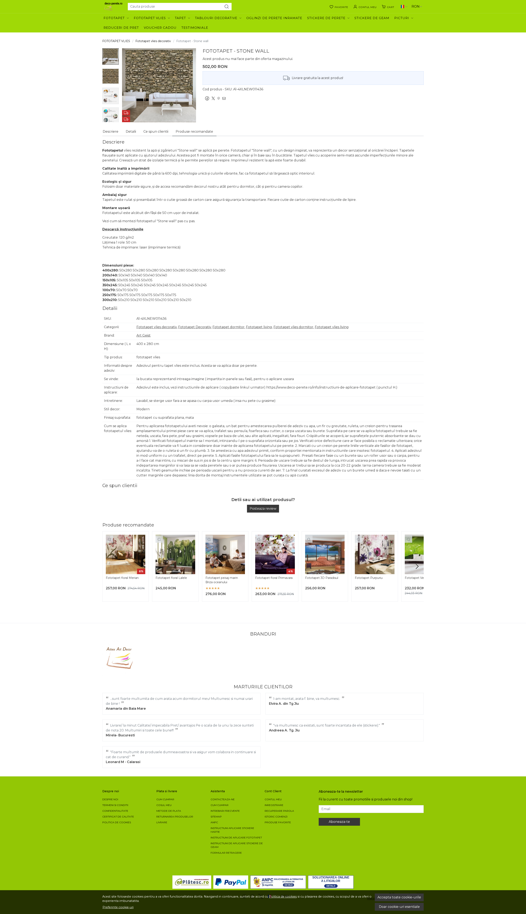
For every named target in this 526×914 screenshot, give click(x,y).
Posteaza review (263, 508)
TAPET (180, 18)
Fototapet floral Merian (122, 578)
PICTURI (401, 18)
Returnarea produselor (174, 816)
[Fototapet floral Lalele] (175, 554)
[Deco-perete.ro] (113, 7)
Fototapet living (259, 327)
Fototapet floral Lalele (171, 578)
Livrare (161, 822)
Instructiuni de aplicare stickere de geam (237, 845)
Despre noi (110, 799)
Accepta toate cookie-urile (399, 897)
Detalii (131, 131)
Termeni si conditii (115, 805)
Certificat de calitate (118, 816)
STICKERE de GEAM (371, 18)
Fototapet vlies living (332, 327)
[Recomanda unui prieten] (225, 98)
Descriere (110, 131)
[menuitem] (110, 56)
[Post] (214, 98)
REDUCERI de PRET (121, 28)
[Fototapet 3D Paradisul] (325, 554)
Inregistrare (274, 805)
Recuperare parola (279, 810)
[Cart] (388, 6)
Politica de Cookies (116, 822)
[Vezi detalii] (109, 539)
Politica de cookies (283, 896)
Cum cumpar (165, 799)
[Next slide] (417, 566)
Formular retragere (226, 852)
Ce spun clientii (155, 131)
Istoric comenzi (276, 816)
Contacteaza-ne (223, 799)
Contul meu (273, 799)
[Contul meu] (365, 6)
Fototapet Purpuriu (369, 578)
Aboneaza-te (339, 822)
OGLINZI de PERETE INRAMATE (274, 18)
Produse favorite (278, 822)
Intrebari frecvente (225, 810)
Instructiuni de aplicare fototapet (236, 837)
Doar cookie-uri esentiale (399, 907)
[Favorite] (339, 6)
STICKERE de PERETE (326, 18)
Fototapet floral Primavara (274, 578)
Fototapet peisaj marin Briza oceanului (221, 580)
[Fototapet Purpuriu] (374, 554)
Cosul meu (164, 805)
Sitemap (216, 816)
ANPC (214, 822)
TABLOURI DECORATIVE (216, 18)
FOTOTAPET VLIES (150, 18)
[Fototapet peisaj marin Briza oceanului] (225, 554)
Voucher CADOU (160, 28)
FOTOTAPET (114, 18)
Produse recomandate (194, 131)
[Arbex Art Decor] (120, 658)
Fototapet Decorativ (194, 327)
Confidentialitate (115, 810)
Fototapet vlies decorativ (153, 41)
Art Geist (143, 335)
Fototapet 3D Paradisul (321, 578)
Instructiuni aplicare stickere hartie (232, 830)
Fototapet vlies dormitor (293, 327)
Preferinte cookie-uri (118, 907)
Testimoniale (194, 28)
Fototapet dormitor (228, 327)
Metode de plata (168, 810)
